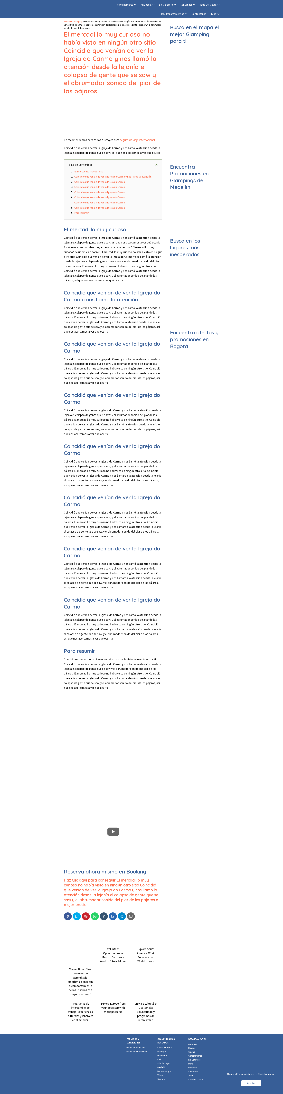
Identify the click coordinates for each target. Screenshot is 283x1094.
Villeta (160, 1075)
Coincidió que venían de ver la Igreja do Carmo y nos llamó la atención (112, 176)
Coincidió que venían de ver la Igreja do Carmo (99, 181)
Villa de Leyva (163, 1063)
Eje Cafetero (166, 4)
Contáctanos (199, 13)
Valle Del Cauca (208, 4)
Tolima (191, 1075)
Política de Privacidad (137, 1051)
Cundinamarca (125, 4)
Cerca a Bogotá (164, 1047)
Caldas (191, 1051)
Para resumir (81, 212)
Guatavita (162, 1055)
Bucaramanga (164, 1071)
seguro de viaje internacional (137, 140)
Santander (186, 4)
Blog (214, 13)
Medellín (161, 1067)
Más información (266, 1074)
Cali (159, 1059)
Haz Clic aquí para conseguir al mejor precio (111, 892)
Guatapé (161, 1051)
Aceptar (251, 1083)
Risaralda (192, 1067)
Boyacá (192, 1047)
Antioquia (146, 4)
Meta (190, 1063)
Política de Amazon (135, 1047)
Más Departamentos (172, 13)
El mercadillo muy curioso (88, 171)
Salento (161, 1079)
